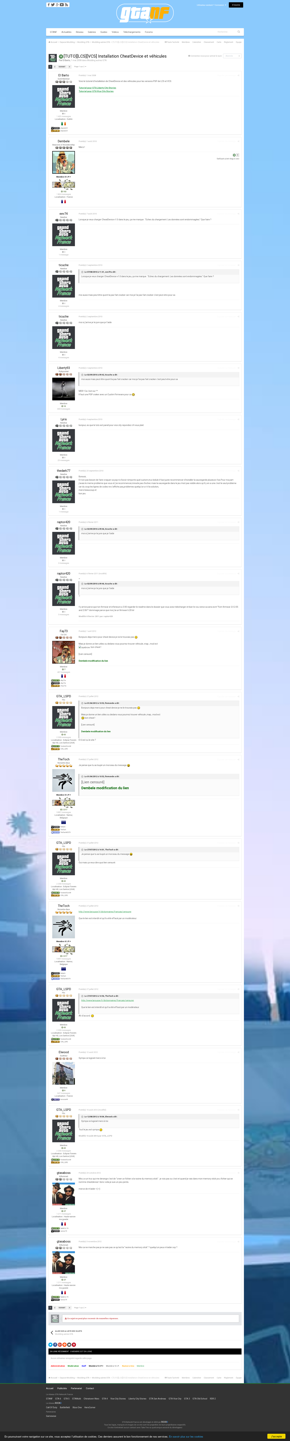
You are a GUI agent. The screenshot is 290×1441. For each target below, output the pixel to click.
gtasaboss (64, 1173)
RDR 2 (213, 1398)
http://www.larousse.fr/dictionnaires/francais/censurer (105, 911)
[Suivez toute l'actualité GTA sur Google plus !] (57, 4)
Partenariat (76, 1388)
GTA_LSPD (63, 696)
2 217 (64, 809)
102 (64, 191)
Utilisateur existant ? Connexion (211, 5)
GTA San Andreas (157, 1398)
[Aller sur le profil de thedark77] (63, 491)
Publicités (62, 1388)
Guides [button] (103, 32)
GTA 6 (58, 1398)
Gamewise (51, 1416)
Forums (149, 32)
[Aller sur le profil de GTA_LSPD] (63, 717)
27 (64, 1211)
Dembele (64, 141)
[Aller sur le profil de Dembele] (63, 162)
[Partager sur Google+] (60, 1345)
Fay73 (64, 631)
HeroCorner (89, 1407)
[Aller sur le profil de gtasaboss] (63, 1194)
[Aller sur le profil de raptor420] (63, 543)
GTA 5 (66, 1398)
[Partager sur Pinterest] (74, 1345)
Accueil (49, 1388)
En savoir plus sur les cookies (186, 1436)
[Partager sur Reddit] (64, 1345)
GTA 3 (187, 1398)
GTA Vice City (175, 1398)
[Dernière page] (69, 67)
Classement (209, 42)
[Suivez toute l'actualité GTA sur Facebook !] (48, 4)
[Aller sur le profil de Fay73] (63, 652)
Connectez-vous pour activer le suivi (206, 56)
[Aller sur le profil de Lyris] (63, 440)
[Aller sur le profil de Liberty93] (63, 389)
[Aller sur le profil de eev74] (63, 234)
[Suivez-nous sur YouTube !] (61, 4)
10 (64, 406)
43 (64, 734)
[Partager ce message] (238, 75)
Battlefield (65, 1407)
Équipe (239, 42)
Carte (219, 42)
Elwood (64, 1052)
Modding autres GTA (97, 60)
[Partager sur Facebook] (55, 1345)
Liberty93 (63, 368)
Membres (186, 42)
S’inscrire (236, 5)
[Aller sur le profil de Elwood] (63, 1073)
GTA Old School (200, 1398)
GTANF (53, 32)
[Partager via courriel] (69, 1345)
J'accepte (276, 1436)
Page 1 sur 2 (79, 67)
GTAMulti (76, 1398)
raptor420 (63, 522)
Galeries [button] (92, 32)
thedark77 (63, 470)
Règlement (228, 42)
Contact (90, 1388)
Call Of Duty (51, 1407)
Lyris (64, 419)
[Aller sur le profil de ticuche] (63, 286)
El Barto (66, 60)
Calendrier (196, 42)
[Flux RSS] (67, 4)
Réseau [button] (79, 32)
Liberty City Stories (137, 1398)
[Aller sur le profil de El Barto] (53, 58)
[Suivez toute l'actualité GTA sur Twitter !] (52, 4)
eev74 (64, 213)
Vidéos (115, 32)
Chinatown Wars (91, 1398)
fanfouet (220, 159)
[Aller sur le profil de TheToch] (63, 780)
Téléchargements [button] (131, 32)
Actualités (66, 32)
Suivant (62, 67)
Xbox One (77, 1407)
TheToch (63, 759)
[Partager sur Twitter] (50, 1345)
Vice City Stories (118, 1398)
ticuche (64, 265)
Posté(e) (87, 75)
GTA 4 (105, 1398)
